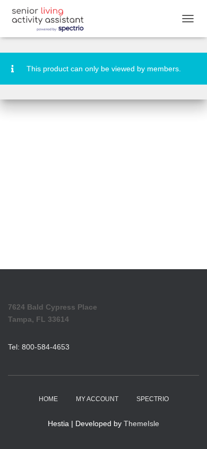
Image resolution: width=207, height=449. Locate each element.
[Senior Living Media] (52, 18)
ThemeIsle (141, 423)
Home (48, 399)
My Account (97, 399)
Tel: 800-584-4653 (39, 347)
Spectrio (152, 399)
